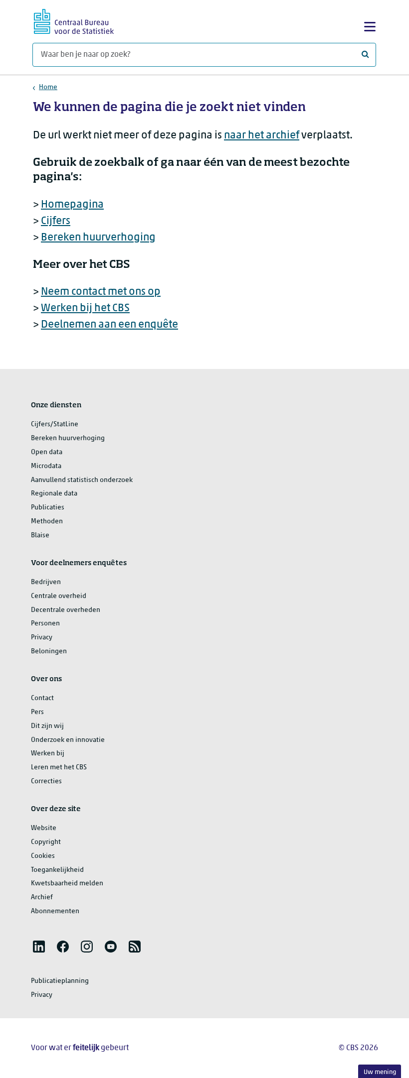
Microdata (46, 466)
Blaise (40, 535)
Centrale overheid (58, 596)
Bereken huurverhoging (98, 237)
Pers (37, 712)
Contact (42, 698)
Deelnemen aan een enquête (109, 325)
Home (48, 87)
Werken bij (47, 753)
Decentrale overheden (65, 610)
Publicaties (47, 507)
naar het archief (261, 135)
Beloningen (49, 651)
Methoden (47, 521)
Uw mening (380, 1072)
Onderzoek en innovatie (68, 740)
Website (43, 828)
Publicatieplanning (60, 981)
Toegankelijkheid (57, 870)
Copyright (46, 842)
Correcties (46, 781)
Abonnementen (55, 911)
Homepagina (72, 205)
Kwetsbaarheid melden (67, 883)
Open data (46, 452)
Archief (42, 897)
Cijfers (55, 221)
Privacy (41, 637)
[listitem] (39, 947)
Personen (45, 623)
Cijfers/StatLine (54, 424)
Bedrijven (46, 582)
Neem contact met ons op (101, 292)
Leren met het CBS (59, 767)
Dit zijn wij (47, 726)
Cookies (43, 856)
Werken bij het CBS (85, 308)
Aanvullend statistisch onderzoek (82, 480)
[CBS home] (74, 20)
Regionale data (54, 493)
